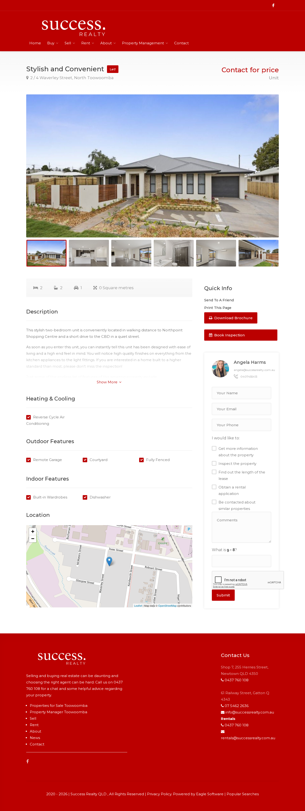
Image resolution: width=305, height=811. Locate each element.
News (35, 737)
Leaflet (138, 605)
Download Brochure (233, 318)
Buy (50, 43)
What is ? (224, 550)
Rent (85, 43)
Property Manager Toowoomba (58, 712)
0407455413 (248, 376)
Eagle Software (210, 794)
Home (35, 43)
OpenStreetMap (167, 605)
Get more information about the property (238, 451)
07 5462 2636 (237, 705)
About (106, 43)
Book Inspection (229, 335)
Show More (107, 382)
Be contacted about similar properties (237, 505)
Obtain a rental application (232, 490)
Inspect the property (237, 463)
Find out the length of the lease (242, 475)
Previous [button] (40, 172)
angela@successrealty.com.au (254, 370)
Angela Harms (250, 362)
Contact (181, 43)
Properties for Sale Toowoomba (58, 705)
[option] (152, 165)
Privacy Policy (159, 794)
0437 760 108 (237, 680)
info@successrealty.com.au (249, 712)
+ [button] (32, 531)
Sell (68, 43)
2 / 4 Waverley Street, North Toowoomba (71, 77)
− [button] (32, 539)
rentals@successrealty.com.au (248, 738)
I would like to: (226, 438)
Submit (223, 595)
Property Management (143, 43)
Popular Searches (243, 794)
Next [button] (265, 172)
